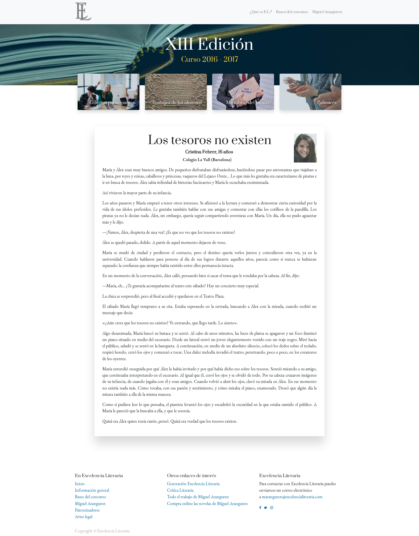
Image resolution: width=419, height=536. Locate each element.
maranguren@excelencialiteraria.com (292, 496)
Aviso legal (83, 516)
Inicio (80, 483)
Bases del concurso (90, 496)
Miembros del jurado (247, 102)
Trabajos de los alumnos (177, 102)
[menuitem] (261, 12)
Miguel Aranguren (90, 503)
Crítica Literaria (180, 490)
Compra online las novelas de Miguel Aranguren (207, 503)
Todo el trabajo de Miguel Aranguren (198, 496)
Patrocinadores (87, 510)
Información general (92, 490)
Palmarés (327, 102)
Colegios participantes (112, 102)
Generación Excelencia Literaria (193, 483)
